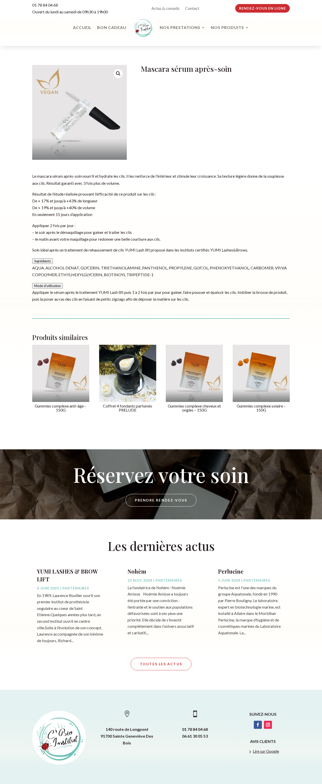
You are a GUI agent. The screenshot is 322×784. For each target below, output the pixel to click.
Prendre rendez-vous (161, 500)
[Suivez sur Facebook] (258, 725)
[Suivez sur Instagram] (268, 725)
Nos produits (227, 27)
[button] (118, 73)
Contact (192, 9)
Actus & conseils (165, 9)
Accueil (82, 27)
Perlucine (231, 571)
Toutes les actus (161, 664)
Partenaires (75, 588)
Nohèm (137, 571)
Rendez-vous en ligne (262, 8)
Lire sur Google (266, 751)
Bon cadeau (111, 27)
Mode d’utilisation (47, 286)
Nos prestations (180, 27)
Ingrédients (42, 261)
